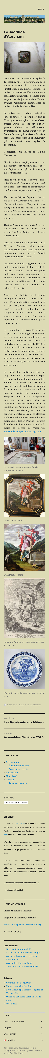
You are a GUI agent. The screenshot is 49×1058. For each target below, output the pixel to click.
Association (19, 824)
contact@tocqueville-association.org (22, 924)
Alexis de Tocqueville (14, 1021)
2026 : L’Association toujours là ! (22, 966)
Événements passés (18, 769)
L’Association (10, 1034)
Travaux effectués (34, 705)
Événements (12, 762)
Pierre (9, 705)
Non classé (11, 776)
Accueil (7, 1015)
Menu (41, 9)
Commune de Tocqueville (18, 982)
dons (6, 835)
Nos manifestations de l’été (20, 949)
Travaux (10, 779)
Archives (9, 798)
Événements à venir (19, 765)
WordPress (11, 1003)
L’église (7, 1028)
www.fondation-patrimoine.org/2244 (22, 431)
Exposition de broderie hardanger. (23, 952)
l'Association (12, 772)
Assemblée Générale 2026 (19, 963)
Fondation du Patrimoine (18, 986)
